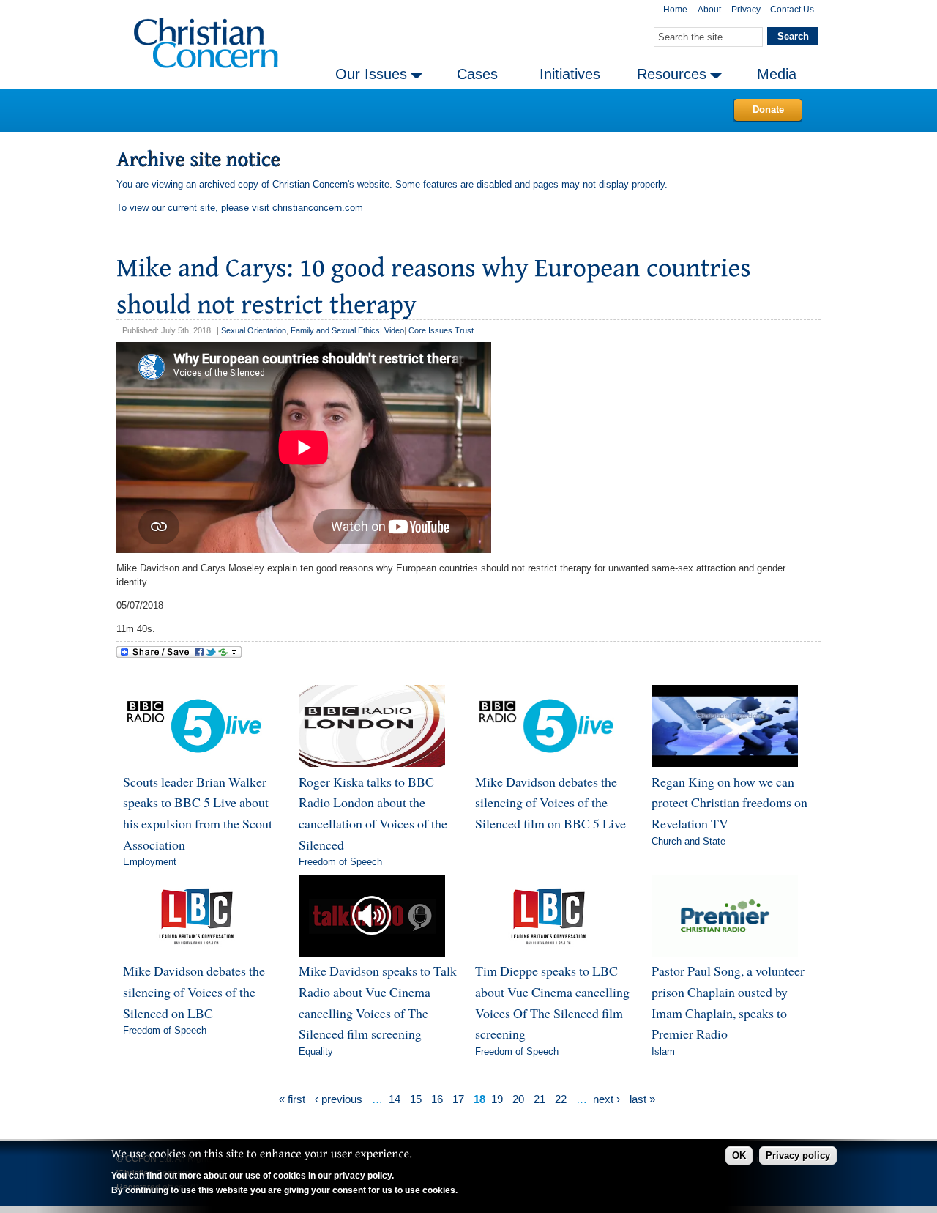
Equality (316, 1051)
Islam (663, 1051)
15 (416, 1099)
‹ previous (338, 1099)
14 (394, 1099)
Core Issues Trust (441, 330)
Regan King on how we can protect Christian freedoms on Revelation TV (729, 802)
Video (394, 330)
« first (292, 1099)
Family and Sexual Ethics (335, 330)
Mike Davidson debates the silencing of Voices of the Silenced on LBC (194, 991)
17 (458, 1099)
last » (642, 1099)
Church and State (688, 841)
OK (739, 1155)
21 (539, 1099)
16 (437, 1099)
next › (606, 1099)
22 (561, 1099)
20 (518, 1099)
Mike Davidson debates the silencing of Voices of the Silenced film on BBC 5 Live (550, 802)
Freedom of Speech (340, 861)
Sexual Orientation (253, 330)
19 (497, 1099)
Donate (768, 109)
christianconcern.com (317, 207)
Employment (149, 861)
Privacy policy (798, 1155)
